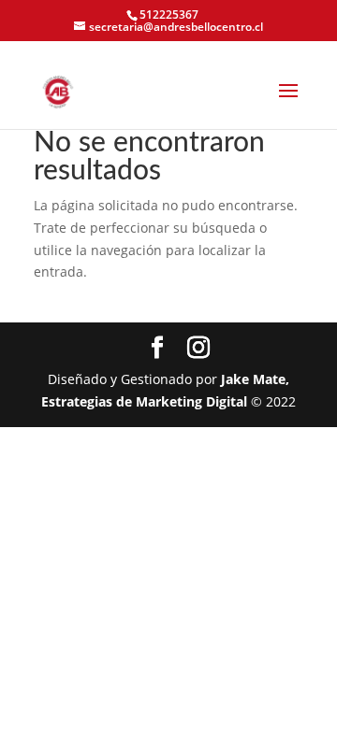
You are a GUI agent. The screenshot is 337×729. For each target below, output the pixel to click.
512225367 (168, 14)
